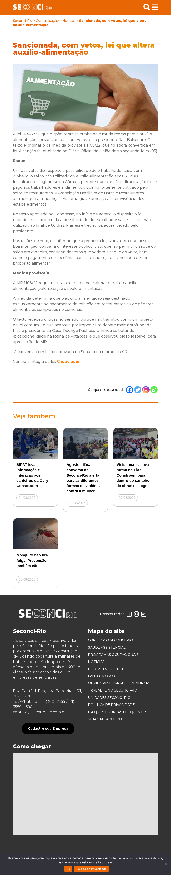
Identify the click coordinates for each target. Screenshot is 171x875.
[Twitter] (137, 389)
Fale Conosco (101, 676)
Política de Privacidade (111, 705)
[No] (166, 864)
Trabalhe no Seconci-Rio (112, 690)
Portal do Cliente (106, 669)
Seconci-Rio (22, 21)
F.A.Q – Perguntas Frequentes (117, 712)
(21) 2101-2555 (53, 701)
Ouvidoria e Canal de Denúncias (119, 683)
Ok (68, 868)
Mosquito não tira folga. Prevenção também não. (32, 560)
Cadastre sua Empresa (48, 729)
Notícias (68, 21)
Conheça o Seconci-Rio (110, 640)
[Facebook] (129, 389)
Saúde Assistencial (106, 647)
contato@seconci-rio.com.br (39, 712)
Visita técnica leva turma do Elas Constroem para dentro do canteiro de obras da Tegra (133, 475)
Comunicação (47, 21)
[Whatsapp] (154, 389)
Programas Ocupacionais (113, 655)
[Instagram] (146, 389)
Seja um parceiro (105, 719)
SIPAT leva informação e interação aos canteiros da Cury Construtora (32, 475)
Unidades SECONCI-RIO (109, 698)
